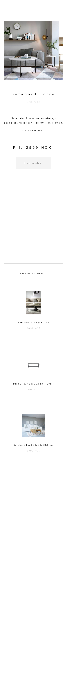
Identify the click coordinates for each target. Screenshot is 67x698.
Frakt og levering (34, 130)
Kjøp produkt (33, 163)
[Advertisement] (33, 221)
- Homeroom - (33, 102)
